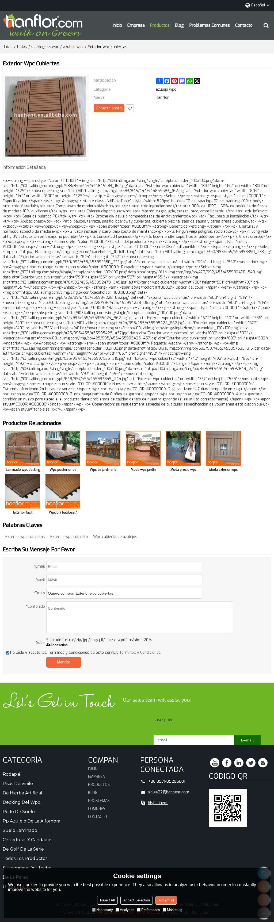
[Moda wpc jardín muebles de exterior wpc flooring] (143, 448)
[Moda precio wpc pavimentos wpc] (183, 448)
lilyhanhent (158, 802)
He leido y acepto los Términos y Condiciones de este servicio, (85, 652)
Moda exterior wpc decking (223, 471)
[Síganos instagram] (263, 762)
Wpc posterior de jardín (63, 471)
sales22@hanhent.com (168, 792)
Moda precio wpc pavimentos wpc (183, 471)
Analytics (127, 910)
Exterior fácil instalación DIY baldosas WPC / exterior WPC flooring (22, 513)
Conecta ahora (109, 108)
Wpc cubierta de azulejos (115, 536)
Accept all (166, 900)
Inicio (117, 25)
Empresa (136, 25)
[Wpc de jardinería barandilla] (103, 448)
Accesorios (59, 645)
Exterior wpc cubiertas (25, 536)
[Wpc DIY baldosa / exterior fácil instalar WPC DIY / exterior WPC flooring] (62, 491)
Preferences (150, 910)
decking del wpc (45, 46)
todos (22, 46)
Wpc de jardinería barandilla (103, 471)
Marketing (174, 910)
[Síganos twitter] (251, 762)
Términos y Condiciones (140, 652)
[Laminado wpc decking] (22, 448)
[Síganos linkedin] (238, 762)
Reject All (107, 900)
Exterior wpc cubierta (69, 536)
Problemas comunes (209, 25)
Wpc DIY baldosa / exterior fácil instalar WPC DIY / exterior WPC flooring (63, 513)
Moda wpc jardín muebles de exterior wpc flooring (143, 471)
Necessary (104, 910)
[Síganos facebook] (226, 762)
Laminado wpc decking (23, 470)
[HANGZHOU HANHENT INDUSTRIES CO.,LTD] (43, 25)
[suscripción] (247, 740)
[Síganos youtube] (214, 762)
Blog (179, 25)
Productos (160, 25)
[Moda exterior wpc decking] (223, 448)
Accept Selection (136, 900)
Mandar (63, 662)
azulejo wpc (73, 46)
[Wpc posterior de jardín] (62, 448)
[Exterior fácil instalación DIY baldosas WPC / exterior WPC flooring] (22, 491)
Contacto (244, 25)
